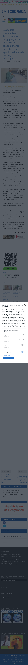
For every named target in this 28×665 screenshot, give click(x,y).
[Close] (25, 305)
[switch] (22, 334)
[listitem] (14, 331)
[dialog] (14, 332)
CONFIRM (8, 358)
